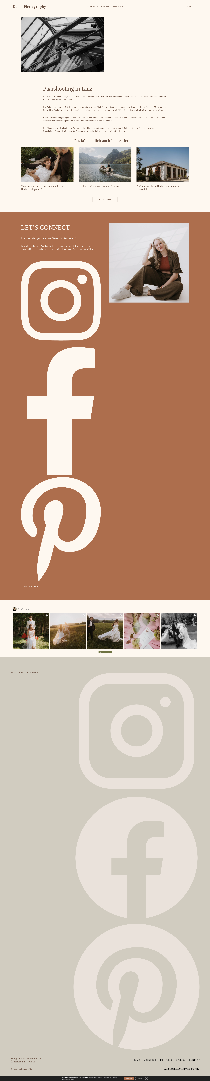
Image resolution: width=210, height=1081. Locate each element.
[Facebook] (61, 474)
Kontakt (190, 6)
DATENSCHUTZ (192, 1069)
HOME (136, 1060)
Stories (105, 6)
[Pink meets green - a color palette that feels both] (142, 631)
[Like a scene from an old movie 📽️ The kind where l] (179, 631)
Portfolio (92, 6)
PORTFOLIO (166, 1060)
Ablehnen (139, 1078)
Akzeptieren (129, 1078)
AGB (166, 1069)
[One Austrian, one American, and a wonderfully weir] (31, 631)
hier (73, 1079)
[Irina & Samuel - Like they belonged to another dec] (105, 631)
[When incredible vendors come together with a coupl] (68, 631)
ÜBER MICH (150, 1060)
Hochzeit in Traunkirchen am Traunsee (99, 185)
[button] (62, 44)
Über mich (117, 6)
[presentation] (47, 164)
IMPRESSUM (176, 1069)
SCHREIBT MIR (31, 587)
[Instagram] (61, 345)
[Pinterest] (61, 581)
